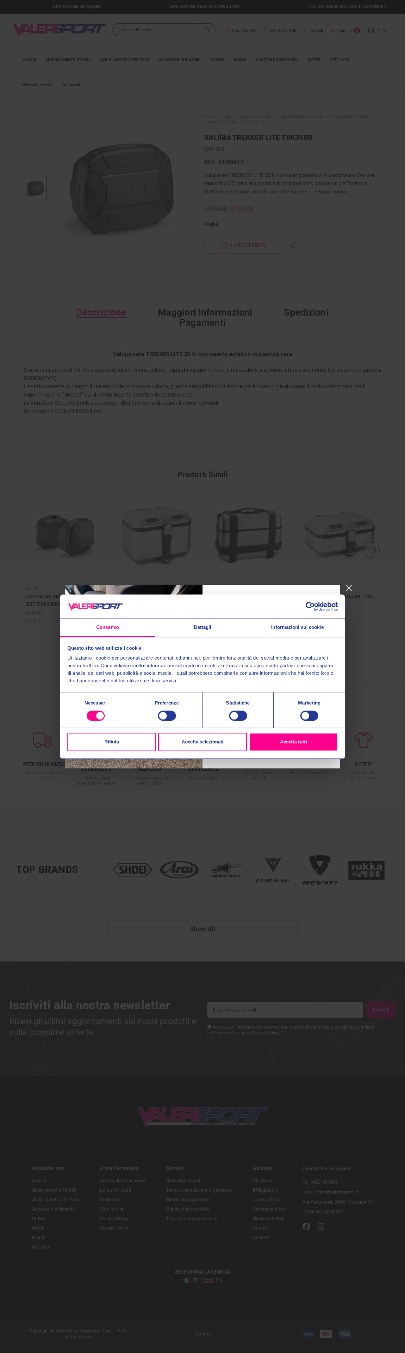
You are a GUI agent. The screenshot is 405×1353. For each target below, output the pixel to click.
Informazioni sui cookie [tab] (297, 627)
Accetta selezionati (202, 742)
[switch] (167, 716)
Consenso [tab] (107, 627)
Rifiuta (111, 742)
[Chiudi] (349, 588)
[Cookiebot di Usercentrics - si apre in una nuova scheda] (310, 606)
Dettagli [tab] (202, 627)
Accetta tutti (293, 742)
